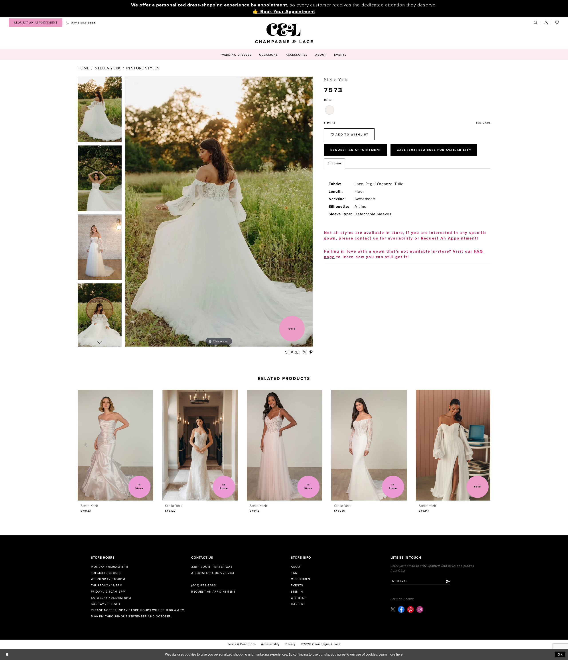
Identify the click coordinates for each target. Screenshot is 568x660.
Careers (298, 604)
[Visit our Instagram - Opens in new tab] (419, 609)
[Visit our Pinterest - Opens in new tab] (410, 609)
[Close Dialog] (7, 654)
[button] (546, 22)
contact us (366, 238)
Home (83, 68)
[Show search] (536, 22)
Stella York (107, 68)
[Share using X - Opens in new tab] (304, 352)
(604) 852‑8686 (203, 585)
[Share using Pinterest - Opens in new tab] (311, 352)
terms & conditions (241, 644)
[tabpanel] (100, 111)
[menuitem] (35, 22)
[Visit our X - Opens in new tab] (392, 609)
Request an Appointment (213, 591)
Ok (560, 654)
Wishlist (298, 598)
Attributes (334, 163)
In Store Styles (143, 68)
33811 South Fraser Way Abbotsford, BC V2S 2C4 (212, 570)
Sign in (297, 591)
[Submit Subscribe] (448, 581)
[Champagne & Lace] (284, 33)
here (399, 654)
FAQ (294, 573)
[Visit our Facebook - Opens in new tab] (401, 609)
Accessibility (270, 644)
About (296, 567)
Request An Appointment (355, 150)
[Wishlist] (557, 22)
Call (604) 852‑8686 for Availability (434, 150)
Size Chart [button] (483, 122)
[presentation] (115, 445)
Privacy (290, 644)
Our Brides (300, 579)
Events (297, 585)
